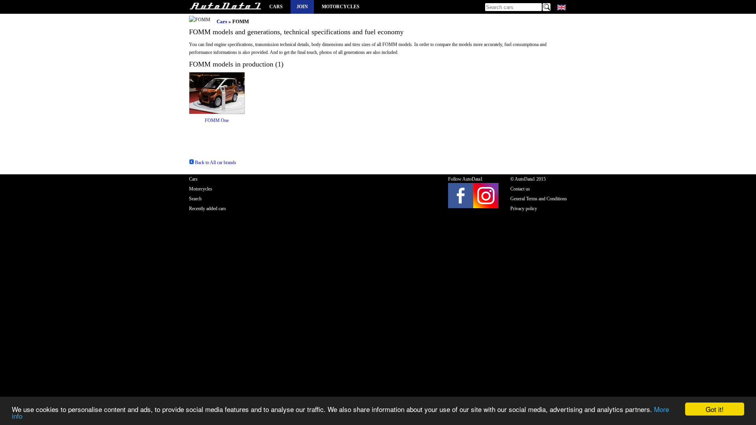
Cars (276, 6)
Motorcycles (340, 6)
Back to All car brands (215, 162)
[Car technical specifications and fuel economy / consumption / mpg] (225, 7)
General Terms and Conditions (538, 198)
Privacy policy (523, 208)
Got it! (715, 409)
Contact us (520, 189)
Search (195, 198)
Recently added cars (207, 208)
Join (302, 6)
